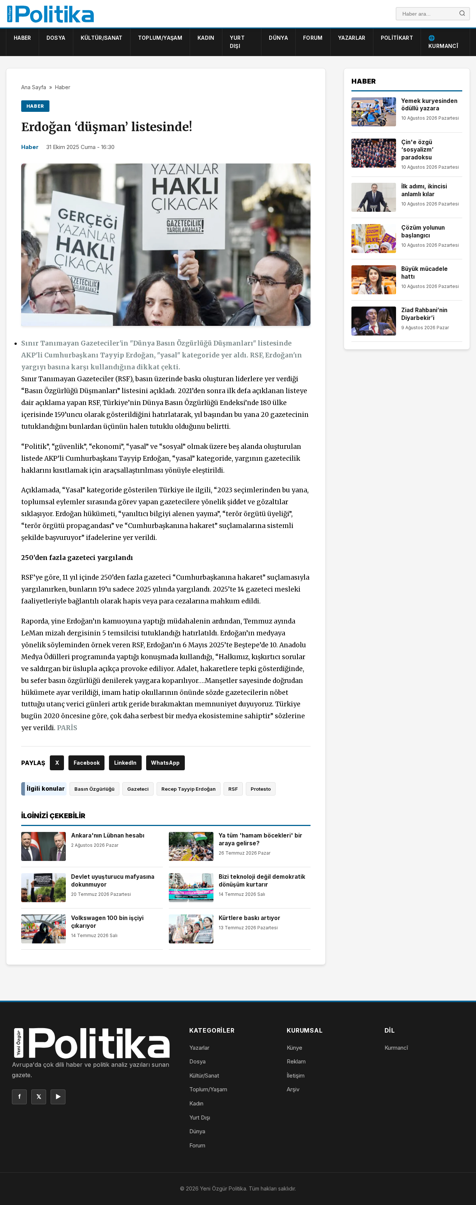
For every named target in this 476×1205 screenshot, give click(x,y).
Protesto (261, 789)
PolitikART (397, 38)
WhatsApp (165, 762)
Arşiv (293, 1089)
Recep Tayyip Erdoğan (188, 789)
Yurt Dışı (237, 42)
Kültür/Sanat (102, 38)
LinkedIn (125, 762)
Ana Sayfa (33, 87)
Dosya (55, 38)
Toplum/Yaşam (160, 38)
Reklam (296, 1061)
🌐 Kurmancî (443, 42)
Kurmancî (396, 1047)
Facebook (87, 762)
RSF (233, 789)
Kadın (206, 38)
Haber (22, 38)
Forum (313, 38)
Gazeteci (138, 789)
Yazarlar (352, 38)
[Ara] (462, 14)
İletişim (296, 1075)
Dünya (278, 38)
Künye (294, 1047)
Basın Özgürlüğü (94, 789)
